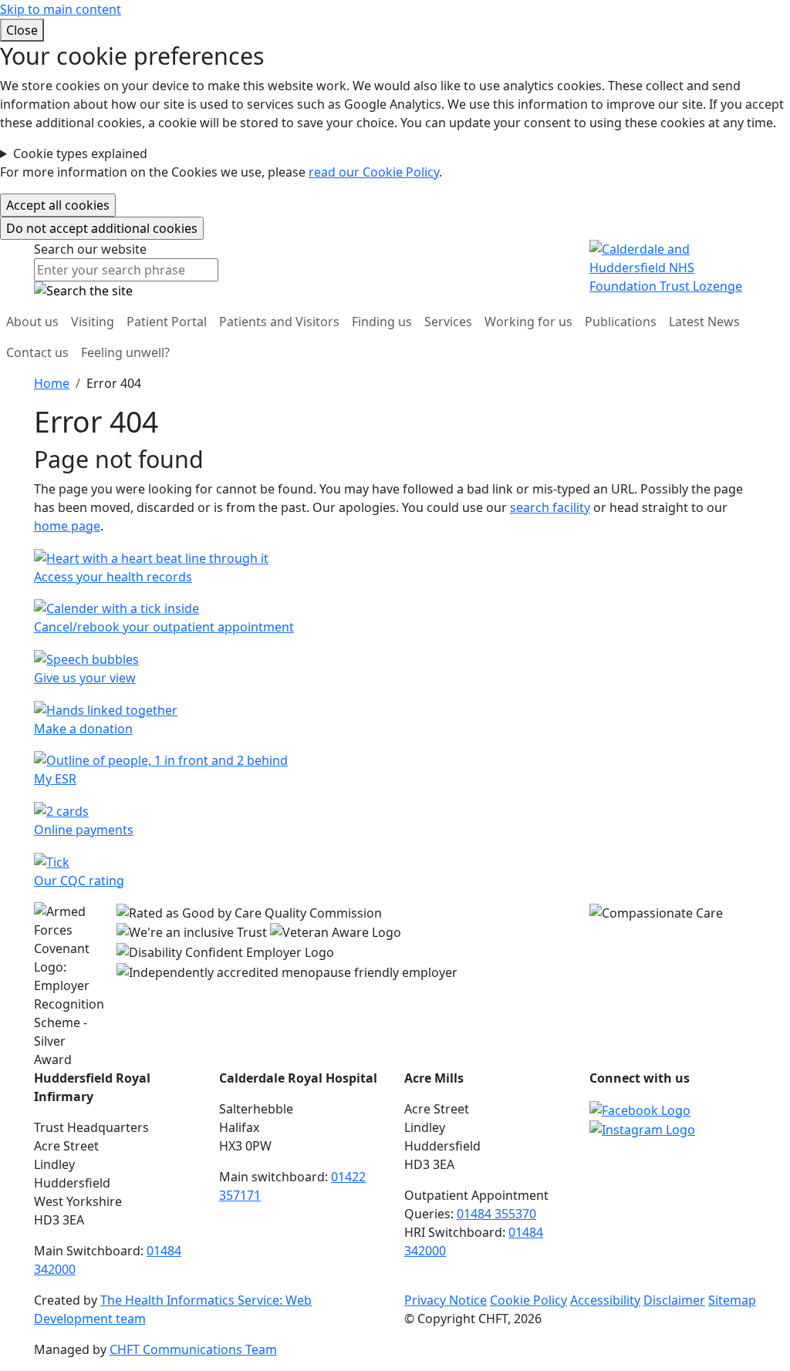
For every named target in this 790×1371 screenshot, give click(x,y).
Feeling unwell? (125, 352)
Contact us (37, 352)
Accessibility (605, 1300)
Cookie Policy (528, 1300)
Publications (621, 321)
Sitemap (732, 1300)
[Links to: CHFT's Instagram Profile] (642, 1128)
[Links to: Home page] (672, 266)
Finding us (382, 321)
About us (32, 321)
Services (448, 321)
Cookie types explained (80, 153)
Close (22, 30)
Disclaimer (674, 1300)
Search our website (90, 249)
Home (51, 383)
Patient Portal (167, 321)
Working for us (528, 321)
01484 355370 (496, 1213)
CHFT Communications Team (193, 1349)
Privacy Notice (445, 1300)
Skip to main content (60, 9)
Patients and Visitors (279, 321)
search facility (550, 507)
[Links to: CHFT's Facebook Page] (639, 1108)
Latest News (704, 321)
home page (67, 525)
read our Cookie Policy (374, 171)
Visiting (92, 321)
